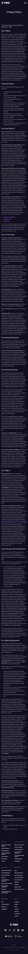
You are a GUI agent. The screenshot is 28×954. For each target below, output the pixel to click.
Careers (16, 904)
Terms (11, 947)
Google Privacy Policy (9, 217)
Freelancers (17, 913)
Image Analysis (5, 850)
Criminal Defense (5, 872)
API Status (4, 906)
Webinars (17, 882)
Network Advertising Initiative (18, 521)
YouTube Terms (7, 219)
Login (16, 949)
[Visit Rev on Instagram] (14, 930)
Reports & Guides (19, 872)
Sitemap (12, 949)
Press (16, 906)
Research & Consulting (6, 883)
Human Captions (18, 847)
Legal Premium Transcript (18, 852)
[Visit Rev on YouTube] (23, 930)
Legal (4, 947)
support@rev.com (6, 766)
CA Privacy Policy (21, 947)
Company (17, 902)
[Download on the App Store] (9, 936)
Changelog (4, 909)
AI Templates (4, 856)
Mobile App (4, 858)
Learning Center (18, 875)
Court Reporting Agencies (5, 880)
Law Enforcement (5, 875)
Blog (16, 870)
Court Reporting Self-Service (20, 856)
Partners (17, 909)
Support (16, 916)
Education (3, 889)
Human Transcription (19, 844)
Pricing (3, 861)
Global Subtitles (18, 858)
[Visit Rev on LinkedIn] (18, 930)
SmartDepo (17, 861)
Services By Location (19, 889)
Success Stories (18, 879)
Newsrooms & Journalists (4, 886)
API (2, 902)
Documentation (5, 904)
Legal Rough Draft (19, 849)
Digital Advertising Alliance (11, 523)
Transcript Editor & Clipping (5, 853)
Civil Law (3, 877)
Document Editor (5, 848)
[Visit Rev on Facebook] (5, 930)
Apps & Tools (18, 886)
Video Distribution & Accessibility (6, 892)
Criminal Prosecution (6, 870)
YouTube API (6, 221)
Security (17, 911)
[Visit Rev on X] (10, 930)
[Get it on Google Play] (19, 936)
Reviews (17, 884)
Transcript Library (19, 877)
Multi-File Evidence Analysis (6, 845)
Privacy (15, 947)
